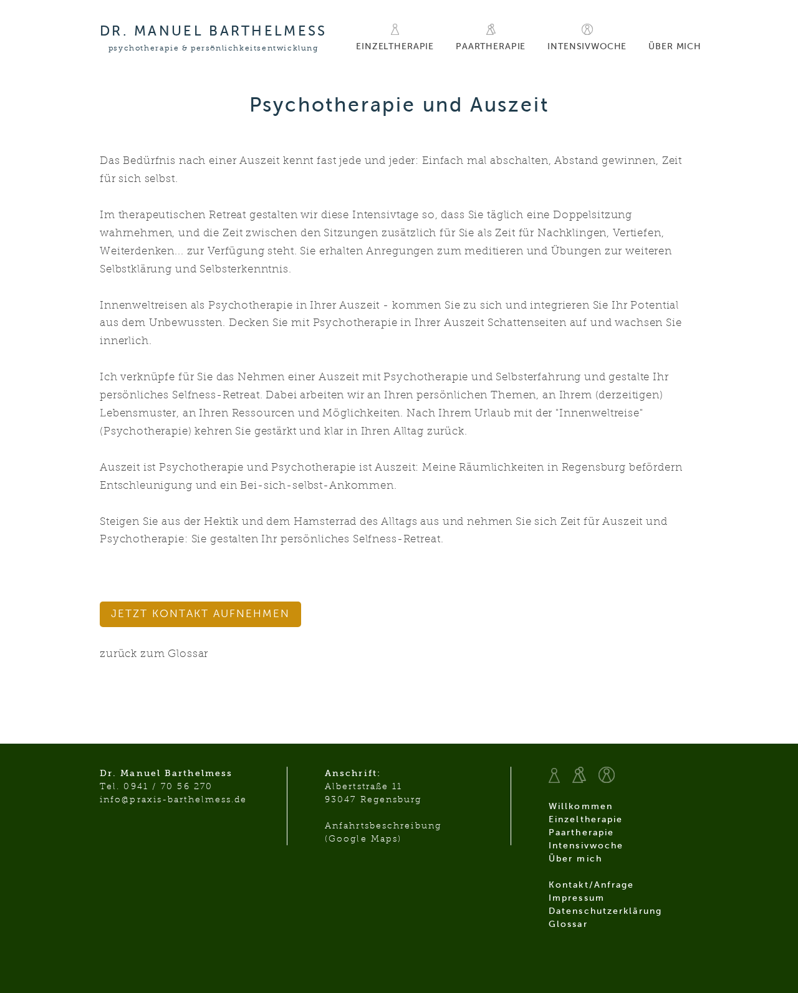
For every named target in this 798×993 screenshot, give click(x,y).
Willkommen (581, 806)
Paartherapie (491, 46)
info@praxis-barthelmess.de (174, 799)
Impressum (577, 898)
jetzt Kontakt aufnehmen (200, 614)
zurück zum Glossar (154, 654)
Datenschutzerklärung (605, 911)
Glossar (568, 924)
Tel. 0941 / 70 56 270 (156, 786)
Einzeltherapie (395, 46)
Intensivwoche (587, 46)
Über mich (674, 46)
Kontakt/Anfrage (592, 885)
